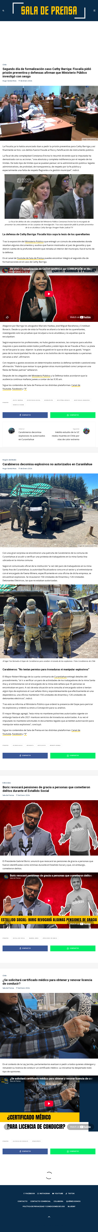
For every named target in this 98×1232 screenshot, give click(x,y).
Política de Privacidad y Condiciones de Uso (44, 1206)
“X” (25, 388)
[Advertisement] (49, 40)
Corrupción (49, 400)
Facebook (17, 388)
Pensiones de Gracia (50, 938)
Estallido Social (19, 938)
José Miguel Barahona (82, 400)
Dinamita (30, 745)
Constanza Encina (34, 400)
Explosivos (42, 745)
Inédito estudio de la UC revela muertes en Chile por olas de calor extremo (65, 434)
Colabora (58, 1201)
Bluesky (71, 1206)
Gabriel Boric (34, 938)
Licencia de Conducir (21, 1141)
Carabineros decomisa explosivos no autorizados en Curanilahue (32, 434)
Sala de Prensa (8, 795)
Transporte (37, 1141)
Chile (5, 65)
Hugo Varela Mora (9, 81)
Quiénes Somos (73, 1201)
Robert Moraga (55, 745)
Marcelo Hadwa (19, 404)
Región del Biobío (9, 460)
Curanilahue (60, 676)
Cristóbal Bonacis (64, 400)
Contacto (22, 1201)
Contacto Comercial (40, 1201)
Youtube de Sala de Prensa (30, 258)
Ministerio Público (34, 241)
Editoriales (7, 783)
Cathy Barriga (18, 400)
